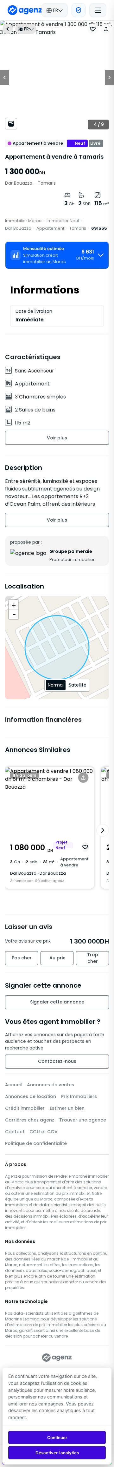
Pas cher (22, 958)
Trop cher (92, 957)
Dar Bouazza (18, 228)
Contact (14, 1131)
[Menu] (97, 10)
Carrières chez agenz (29, 1120)
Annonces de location (30, 1096)
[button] (106, 28)
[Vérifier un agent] (79, 10)
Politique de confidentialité (36, 1143)
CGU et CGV (43, 1131)
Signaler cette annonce (57, 1002)
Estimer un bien (67, 1108)
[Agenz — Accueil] (57, 1357)
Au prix (57, 958)
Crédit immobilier (25, 1108)
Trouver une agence (82, 1120)
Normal (56, 685)
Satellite (77, 685)
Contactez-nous (57, 1061)
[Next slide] (102, 830)
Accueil (13, 1085)
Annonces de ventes (50, 1085)
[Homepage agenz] (25, 10)
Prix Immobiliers (79, 1096)
